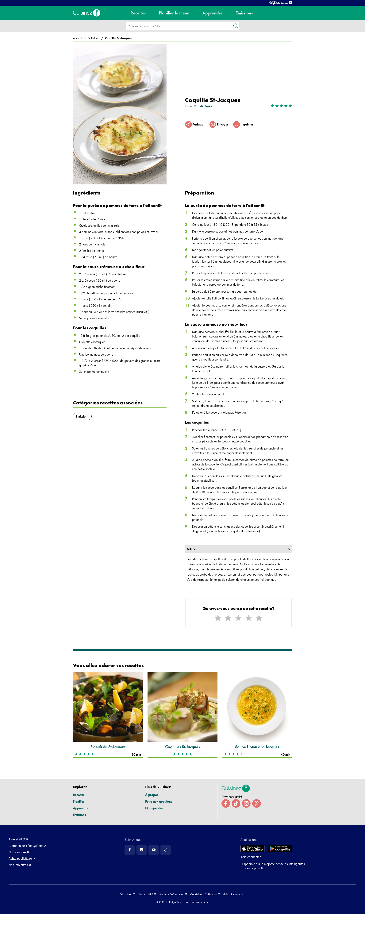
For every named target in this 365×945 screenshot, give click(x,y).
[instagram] (246, 803)
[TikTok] (165, 850)
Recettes (78, 795)
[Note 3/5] (238, 618)
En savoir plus (250, 868)
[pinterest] (256, 803)
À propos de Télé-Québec (26, 845)
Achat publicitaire (20, 858)
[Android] (280, 848)
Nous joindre (154, 808)
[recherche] (236, 26)
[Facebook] (130, 850)
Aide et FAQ (17, 839)
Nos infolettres (18, 865)
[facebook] (225, 803)
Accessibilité (145, 894)
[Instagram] (141, 850)
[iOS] (252, 848)
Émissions (79, 814)
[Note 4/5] (248, 618)
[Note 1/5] (217, 618)
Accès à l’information (171, 894)
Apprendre (80, 808)
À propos (151, 795)
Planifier (78, 801)
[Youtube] (153, 850)
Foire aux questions (158, 801)
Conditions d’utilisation (203, 894)
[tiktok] (236, 803)
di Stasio (206, 106)
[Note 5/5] (259, 618)
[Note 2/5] (228, 618)
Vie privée (126, 894)
